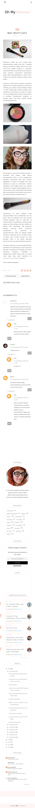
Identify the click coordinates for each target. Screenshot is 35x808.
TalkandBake (11, 758)
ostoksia (17, 528)
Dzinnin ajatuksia (12, 778)
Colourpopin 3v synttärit (15, 713)
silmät (8, 534)
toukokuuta (12, 727)
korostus (17, 522)
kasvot (9, 522)
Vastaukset (11, 320)
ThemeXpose (22, 805)
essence (23, 513)
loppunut (9, 525)
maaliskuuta (12, 732)
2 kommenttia (10, 642)
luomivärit (19, 525)
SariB (12, 344)
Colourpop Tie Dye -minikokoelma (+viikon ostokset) (16, 617)
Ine (16, 35)
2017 (9, 668)
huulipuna (9, 519)
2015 (9, 742)
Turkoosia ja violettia (13, 759)
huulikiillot (18, 516)
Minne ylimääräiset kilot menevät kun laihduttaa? (17, 780)
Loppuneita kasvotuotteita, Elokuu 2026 (17, 774)
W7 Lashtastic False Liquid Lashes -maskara (14, 605)
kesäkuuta (12, 724)
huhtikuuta (12, 730)
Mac (17, 29)
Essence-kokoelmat (12, 513)
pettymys (9, 531)
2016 (9, 740)
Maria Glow (11, 762)
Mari (12, 377)
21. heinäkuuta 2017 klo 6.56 (18, 347)
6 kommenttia (10, 631)
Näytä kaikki (26, 784)
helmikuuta (12, 734)
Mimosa (13, 301)
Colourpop (10, 510)
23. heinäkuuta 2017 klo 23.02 (19, 379)
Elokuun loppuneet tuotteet (15, 768)
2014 (9, 744)
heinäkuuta (12, 671)
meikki (8, 528)
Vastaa (29, 318)
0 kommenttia (10, 621)
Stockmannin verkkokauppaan (11, 258)
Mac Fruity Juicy (11, 628)
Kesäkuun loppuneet (14, 722)
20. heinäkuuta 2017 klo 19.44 (19, 303)
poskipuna (18, 531)
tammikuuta (12, 737)
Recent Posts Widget (25, 657)
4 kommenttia (10, 609)
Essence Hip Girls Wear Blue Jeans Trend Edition (15, 650)
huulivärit (19, 519)
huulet (9, 516)
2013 (9, 747)
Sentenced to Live (12, 772)
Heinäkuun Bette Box (14, 699)
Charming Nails (12, 767)
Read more (19, 609)
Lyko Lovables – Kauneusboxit (15, 764)
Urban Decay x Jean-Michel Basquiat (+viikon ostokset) (15, 638)
